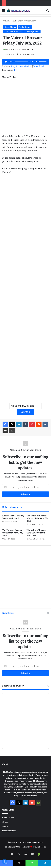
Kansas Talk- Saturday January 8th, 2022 (13, 517)
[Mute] (37, 61)
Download (38, 66)
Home (7, 21)
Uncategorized (32, 31)
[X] (12, 424)
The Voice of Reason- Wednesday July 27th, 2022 (12, 533)
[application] (25, 62)
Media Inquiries (9, 831)
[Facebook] (5, 424)
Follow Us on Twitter (13, 685)
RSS (15, 70)
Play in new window (21, 66)
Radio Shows (17, 21)
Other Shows (31, 21)
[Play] (6, 61)
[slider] (43, 61)
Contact (5, 826)
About (5, 822)
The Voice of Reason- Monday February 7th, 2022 (37, 518)
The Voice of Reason (13, 31)
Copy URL (25, 412)
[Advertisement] (25, 107)
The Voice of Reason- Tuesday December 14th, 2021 (37, 533)
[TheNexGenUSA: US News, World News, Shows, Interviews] (18, 10)
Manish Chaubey (34, 50)
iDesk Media (40, 847)
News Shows (8, 817)
